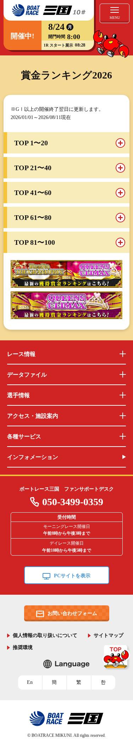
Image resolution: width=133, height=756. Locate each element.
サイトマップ (108, 635)
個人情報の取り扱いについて (45, 635)
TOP (117, 657)
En (30, 682)
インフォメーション (32, 457)
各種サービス (24, 436)
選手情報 (18, 395)
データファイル (27, 375)
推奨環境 (23, 647)
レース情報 (21, 354)
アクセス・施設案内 (32, 416)
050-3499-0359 (72, 501)
